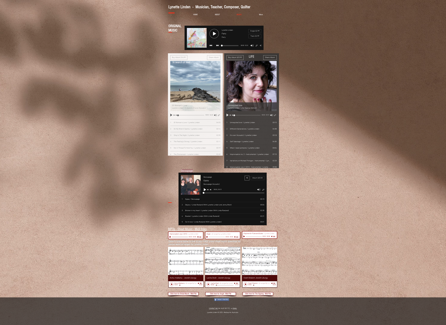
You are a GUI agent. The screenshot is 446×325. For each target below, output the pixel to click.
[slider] (201, 237)
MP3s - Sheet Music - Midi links (187, 229)
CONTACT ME (213, 309)
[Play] (170, 237)
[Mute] (198, 237)
